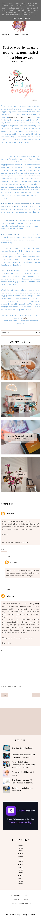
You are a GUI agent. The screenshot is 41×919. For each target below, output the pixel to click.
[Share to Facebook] (32, 333)
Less (4, 695)
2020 (21, 861)
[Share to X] (36, 333)
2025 (21, 848)
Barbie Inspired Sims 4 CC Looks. (23, 773)
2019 (21, 864)
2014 (21, 878)
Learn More (17, 18)
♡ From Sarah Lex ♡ (21, 899)
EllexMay (16, 914)
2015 (21, 875)
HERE (25, 318)
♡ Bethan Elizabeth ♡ (21, 904)
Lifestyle (5, 333)
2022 (21, 856)
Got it (27, 18)
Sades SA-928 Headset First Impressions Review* (23, 756)
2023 (21, 853)
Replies (9, 557)
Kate (33, 914)
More (36, 695)
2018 (21, 867)
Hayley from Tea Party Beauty (20, 117)
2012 (21, 884)
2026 (21, 845)
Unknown (10, 514)
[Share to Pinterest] (39, 333)
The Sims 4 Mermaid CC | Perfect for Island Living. (22, 781)
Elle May (13, 562)
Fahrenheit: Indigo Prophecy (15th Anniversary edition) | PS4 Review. (23, 765)
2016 (21, 873)
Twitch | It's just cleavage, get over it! (22, 789)
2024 (21, 851)
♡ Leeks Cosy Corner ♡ (21, 895)
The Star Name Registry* (22, 748)
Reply (3, 549)
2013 (21, 881)
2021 (21, 859)
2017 (21, 870)
